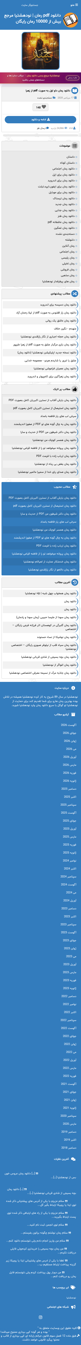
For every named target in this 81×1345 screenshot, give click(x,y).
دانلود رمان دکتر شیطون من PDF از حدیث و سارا (48, 432)
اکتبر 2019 (70, 1140)
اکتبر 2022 (70, 1012)
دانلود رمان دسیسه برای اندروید (58, 305)
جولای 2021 (69, 1092)
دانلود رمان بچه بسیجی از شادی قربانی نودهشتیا (48, 657)
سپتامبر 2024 (68, 877)
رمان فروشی (68, 270)
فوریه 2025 (69, 845)
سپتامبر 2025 (68, 805)
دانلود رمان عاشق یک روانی (61, 321)
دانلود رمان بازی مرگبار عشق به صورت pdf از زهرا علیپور (44, 345)
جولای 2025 (69, 821)
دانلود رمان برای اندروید (61, 181)
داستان (71, 157)
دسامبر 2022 (68, 996)
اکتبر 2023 (70, 917)
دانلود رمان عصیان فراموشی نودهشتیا (55, 369)
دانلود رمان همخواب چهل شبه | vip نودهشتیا (50, 593)
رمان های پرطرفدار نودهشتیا (58, 281)
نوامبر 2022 (69, 1004)
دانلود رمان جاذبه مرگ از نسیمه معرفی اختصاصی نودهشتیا (42, 673)
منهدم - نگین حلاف (65, 329)
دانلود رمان (70, 601)
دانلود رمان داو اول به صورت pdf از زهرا (48, 91)
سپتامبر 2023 (68, 925)
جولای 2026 (69, 733)
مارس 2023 (69, 972)
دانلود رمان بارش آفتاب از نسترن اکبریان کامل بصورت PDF (42, 400)
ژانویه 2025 (69, 853)
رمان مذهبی (68, 275)
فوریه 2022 (69, 1076)
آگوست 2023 (68, 933)
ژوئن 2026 (70, 741)
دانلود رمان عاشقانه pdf (61, 222)
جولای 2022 (69, 1036)
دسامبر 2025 (68, 789)
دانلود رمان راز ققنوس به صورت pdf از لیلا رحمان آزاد (46, 313)
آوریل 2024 (69, 901)
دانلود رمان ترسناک (64, 198)
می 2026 (71, 749)
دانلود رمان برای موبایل (62, 192)
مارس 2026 (69, 765)
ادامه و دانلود (38, 120)
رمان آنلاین (68, 246)
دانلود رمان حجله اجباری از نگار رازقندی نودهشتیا (48, 337)
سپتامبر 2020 (68, 1116)
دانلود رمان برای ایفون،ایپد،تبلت (56, 187)
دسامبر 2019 (68, 1132)
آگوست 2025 (68, 813)
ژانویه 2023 (69, 988)
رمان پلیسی (68, 258)
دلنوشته (70, 240)
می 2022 (71, 1052)
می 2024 (71, 893)
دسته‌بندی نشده (44, 98)
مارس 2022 (69, 1068)
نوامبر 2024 (69, 861)
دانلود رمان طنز (66, 216)
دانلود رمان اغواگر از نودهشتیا (59, 665)
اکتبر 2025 (70, 797)
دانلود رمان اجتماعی (63, 169)
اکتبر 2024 (70, 869)
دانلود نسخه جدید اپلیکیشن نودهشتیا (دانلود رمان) (46, 353)
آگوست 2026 (68, 725)
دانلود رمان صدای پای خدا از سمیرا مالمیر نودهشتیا (47, 472)
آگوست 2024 (68, 885)
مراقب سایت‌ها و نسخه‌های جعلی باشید (33, 77)
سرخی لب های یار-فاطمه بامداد (58, 416)
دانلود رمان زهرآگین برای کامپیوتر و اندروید (51, 377)
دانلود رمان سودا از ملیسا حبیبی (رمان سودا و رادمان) (46, 617)
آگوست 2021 (68, 1084)
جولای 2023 (69, 941)
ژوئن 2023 (70, 948)
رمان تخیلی (68, 264)
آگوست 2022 (68, 1028)
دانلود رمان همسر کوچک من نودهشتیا (54, 440)
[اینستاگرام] (40, 1317)
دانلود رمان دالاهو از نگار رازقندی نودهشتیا (52, 570)
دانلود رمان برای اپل (63, 175)
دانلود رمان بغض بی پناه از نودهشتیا (55, 464)
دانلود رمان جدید (65, 204)
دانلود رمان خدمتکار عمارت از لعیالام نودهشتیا (50, 562)
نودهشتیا (71, 1298)
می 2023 (71, 956)
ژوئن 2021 (70, 1100)
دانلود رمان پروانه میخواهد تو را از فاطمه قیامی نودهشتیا (44, 448)
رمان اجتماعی (67, 252)
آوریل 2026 (69, 757)
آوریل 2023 (69, 964)
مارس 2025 (69, 837)
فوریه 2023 (69, 980)
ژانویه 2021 (69, 1108)
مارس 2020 (69, 1124)
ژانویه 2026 (69, 781)
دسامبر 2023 (68, 909)
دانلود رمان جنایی (65, 210)
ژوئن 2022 (70, 1044)
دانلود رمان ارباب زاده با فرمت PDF (56, 456)
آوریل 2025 (69, 829)
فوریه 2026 (69, 773)
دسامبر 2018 (68, 1148)
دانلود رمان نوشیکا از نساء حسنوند (56, 637)
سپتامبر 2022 (68, 1020)
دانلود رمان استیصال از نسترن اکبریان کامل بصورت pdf (44, 408)
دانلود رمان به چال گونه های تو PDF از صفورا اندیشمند (45, 424)
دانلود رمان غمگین (64, 228)
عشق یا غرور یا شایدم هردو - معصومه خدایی (50, 361)
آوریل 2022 (69, 1060)
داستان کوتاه (67, 163)
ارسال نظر (41, 128)
